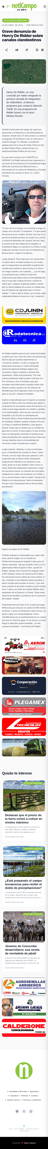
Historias (24, 1096)
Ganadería (14, 1096)
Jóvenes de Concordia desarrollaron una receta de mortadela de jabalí (22, 949)
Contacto (34, 1096)
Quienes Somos (13, 1100)
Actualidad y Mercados (18, 1091)
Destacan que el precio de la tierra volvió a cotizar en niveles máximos (23, 818)
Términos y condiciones (32, 1100)
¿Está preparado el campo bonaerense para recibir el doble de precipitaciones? (23, 884)
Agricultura (34, 1091)
